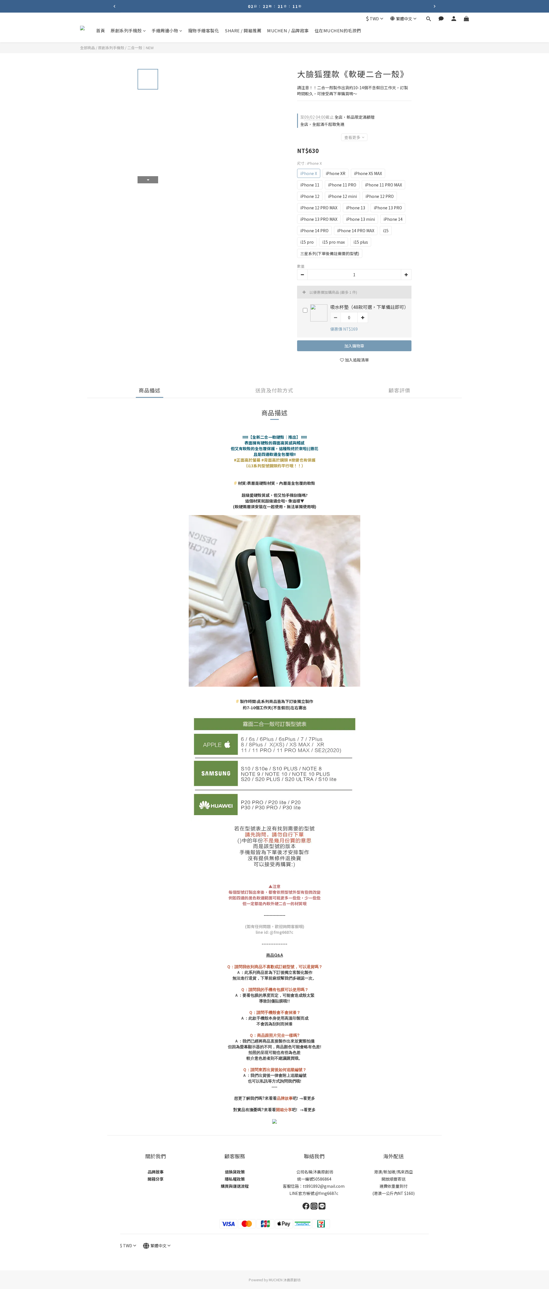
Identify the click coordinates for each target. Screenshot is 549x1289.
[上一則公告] (114, 6)
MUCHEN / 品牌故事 (288, 30)
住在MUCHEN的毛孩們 (338, 30)
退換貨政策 (235, 1172)
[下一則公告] (434, 6)
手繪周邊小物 (165, 30)
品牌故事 (156, 1172)
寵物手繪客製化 (203, 30)
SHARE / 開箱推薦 (243, 30)
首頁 (100, 30)
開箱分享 (156, 1179)
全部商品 (87, 47)
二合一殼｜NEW (140, 47)
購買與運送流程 (235, 1186)
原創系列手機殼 (126, 30)
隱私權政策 (235, 1179)
